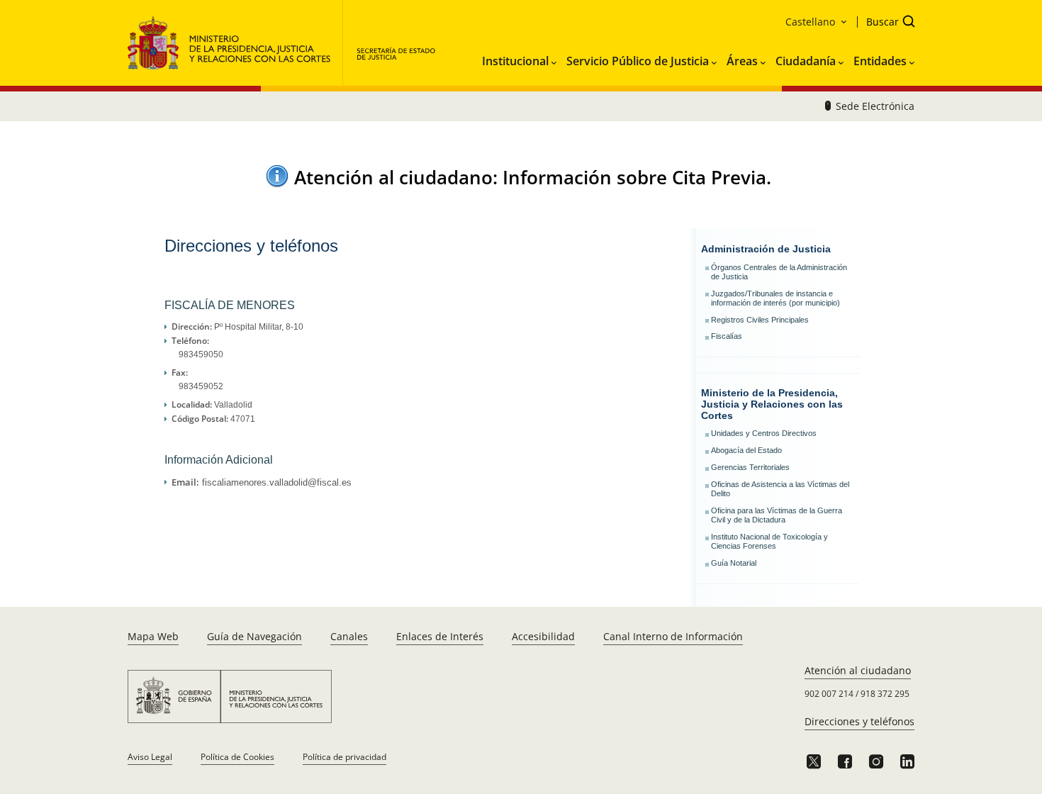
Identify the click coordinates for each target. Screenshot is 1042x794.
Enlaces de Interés (439, 636)
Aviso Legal (150, 757)
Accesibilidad (543, 636)
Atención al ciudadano (858, 670)
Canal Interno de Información (673, 636)
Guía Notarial (733, 563)
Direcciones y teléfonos (859, 721)
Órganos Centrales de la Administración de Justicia (779, 272)
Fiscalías (726, 336)
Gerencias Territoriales (750, 467)
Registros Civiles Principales (760, 319)
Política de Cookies (237, 757)
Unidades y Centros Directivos (764, 433)
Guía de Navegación (254, 636)
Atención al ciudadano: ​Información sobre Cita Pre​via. (532, 177)
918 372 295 (885, 694)
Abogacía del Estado (746, 450)
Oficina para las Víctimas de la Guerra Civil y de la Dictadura (776, 515)
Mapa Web (153, 636)
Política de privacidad (344, 757)
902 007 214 (829, 694)
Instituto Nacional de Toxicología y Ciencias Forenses (769, 541)
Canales (349, 636)
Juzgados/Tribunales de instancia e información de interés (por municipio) (775, 298)
